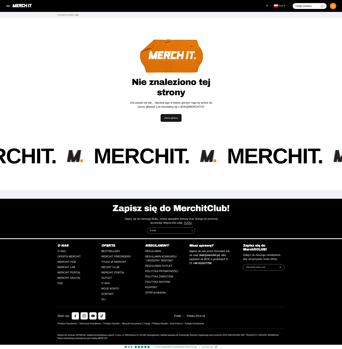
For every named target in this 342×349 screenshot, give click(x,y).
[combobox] (309, 6)
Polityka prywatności (67, 323)
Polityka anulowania (194, 323)
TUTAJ (188, 222)
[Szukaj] (322, 6)
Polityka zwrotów (111, 323)
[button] (8, 6)
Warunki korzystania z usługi (136, 323)
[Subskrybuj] (192, 230)
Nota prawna (176, 323)
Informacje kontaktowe (90, 323)
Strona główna (65, 15)
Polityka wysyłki (160, 323)
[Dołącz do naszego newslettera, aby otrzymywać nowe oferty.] (280, 267)
